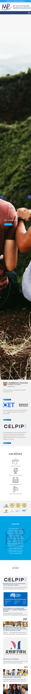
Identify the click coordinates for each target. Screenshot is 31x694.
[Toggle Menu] (29, 12)
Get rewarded (8, 224)
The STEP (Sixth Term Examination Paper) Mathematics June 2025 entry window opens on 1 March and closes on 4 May (15, 680)
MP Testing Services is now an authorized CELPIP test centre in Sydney (14, 635)
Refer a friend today (10, 220)
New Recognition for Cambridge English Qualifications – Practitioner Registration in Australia (14, 660)
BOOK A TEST (7, 450)
